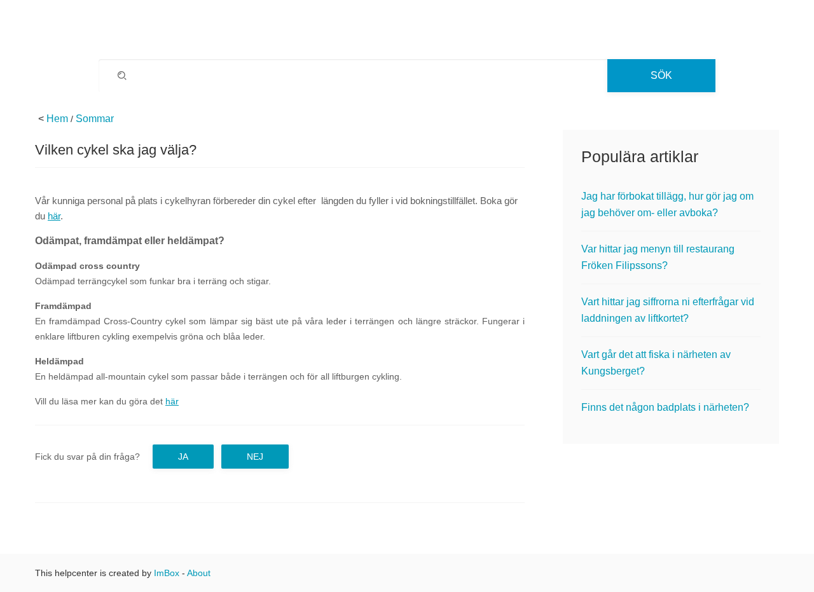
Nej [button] (255, 456)
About (198, 573)
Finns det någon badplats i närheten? (665, 407)
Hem (57, 118)
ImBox (166, 573)
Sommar (95, 118)
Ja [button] (183, 456)
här (54, 215)
